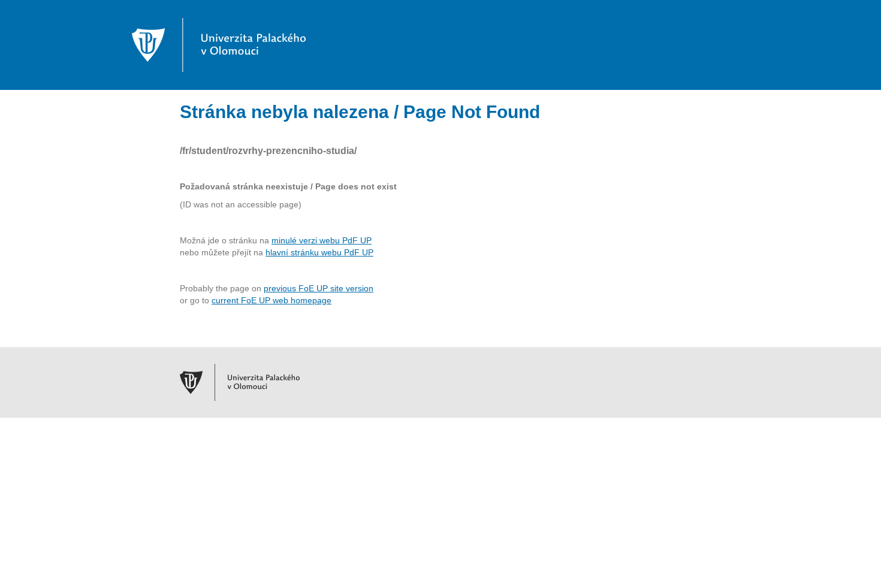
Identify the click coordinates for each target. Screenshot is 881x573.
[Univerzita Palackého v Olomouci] (219, 44)
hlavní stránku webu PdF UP (319, 252)
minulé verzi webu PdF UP (321, 240)
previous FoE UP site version (318, 288)
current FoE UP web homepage (271, 300)
